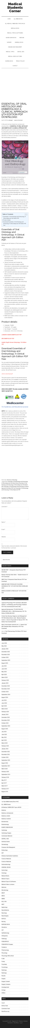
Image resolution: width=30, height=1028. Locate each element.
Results (3, 975)
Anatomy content (6, 816)
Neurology (4, 913)
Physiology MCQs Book (8, 955)
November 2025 (6, 654)
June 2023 (4, 734)
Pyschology (5, 967)
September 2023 (6, 726)
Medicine (4, 887)
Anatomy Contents (6, 818)
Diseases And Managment (8, 847)
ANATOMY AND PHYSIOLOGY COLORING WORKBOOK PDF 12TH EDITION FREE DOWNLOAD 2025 (15, 586)
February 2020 (5, 771)
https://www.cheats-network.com (10, 624)
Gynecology (4, 870)
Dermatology (5, 844)
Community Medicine (7, 836)
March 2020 (5, 768)
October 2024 (5, 691)
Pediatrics (4, 947)
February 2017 (5, 788)
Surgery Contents (6, 984)
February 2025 (5, 680)
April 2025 (4, 674)
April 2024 (4, 706)
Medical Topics (5, 878)
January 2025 (5, 683)
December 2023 (6, 717)
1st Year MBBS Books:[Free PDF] (10, 801)
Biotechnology (5, 824)
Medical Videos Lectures (8, 884)
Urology (3, 990)
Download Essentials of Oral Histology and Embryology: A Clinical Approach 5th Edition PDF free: (14, 223)
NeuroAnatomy (5, 910)
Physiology (4, 953)
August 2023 (5, 728)
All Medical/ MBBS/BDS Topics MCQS (11, 807)
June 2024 (4, 703)
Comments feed (6, 1008)
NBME (3, 898)
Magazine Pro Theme (17, 1021)
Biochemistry (5, 821)
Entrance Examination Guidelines (10, 856)
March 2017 (5, 786)
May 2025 (4, 671)
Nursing (3, 921)
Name (3, 522)
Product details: (7, 220)
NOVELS (4, 918)
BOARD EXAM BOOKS (7, 827)
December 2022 (6, 751)
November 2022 (6, 754)
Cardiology (4, 830)
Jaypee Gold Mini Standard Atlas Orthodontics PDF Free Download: (14, 626)
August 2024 (5, 697)
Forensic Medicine (6, 858)
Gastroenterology (6, 864)
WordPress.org (5, 1011)
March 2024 (5, 708)
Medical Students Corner (15, 7)
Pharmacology (5, 950)
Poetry (3, 961)
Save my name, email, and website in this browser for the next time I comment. (14, 547)
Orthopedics (5, 935)
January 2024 (5, 714)
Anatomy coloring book (7, 813)
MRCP (3, 893)
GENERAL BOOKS (6, 867)
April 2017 (4, 783)
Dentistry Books (6, 841)
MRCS (3, 896)
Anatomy (9, 479)
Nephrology (4, 907)
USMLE (3, 993)
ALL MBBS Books (6, 804)
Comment (4, 506)
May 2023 (4, 737)
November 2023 (6, 720)
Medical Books (5, 876)
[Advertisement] (15, 87)
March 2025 (5, 677)
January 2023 (5, 748)
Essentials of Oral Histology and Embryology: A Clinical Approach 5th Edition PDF (15, 485)
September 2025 (6, 660)
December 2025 (6, 651)
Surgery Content (6, 981)
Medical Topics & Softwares (9, 881)
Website (4, 536)
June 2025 (4, 669)
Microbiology (5, 890)
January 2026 (5, 649)
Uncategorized (5, 987)
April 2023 (4, 740)
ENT (3, 853)
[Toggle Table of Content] (25, 214)
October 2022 (5, 757)
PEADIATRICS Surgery (7, 944)
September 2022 (6, 760)
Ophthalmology (5, 933)
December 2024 (6, 686)
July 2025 (4, 666)
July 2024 (4, 700)
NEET (3, 904)
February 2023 (5, 746)
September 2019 (6, 774)
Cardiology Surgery (6, 833)
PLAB (3, 958)
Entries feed (5, 1005)
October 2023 (5, 723)
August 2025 (5, 663)
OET (3, 930)
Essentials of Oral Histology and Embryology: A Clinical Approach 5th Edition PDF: (14, 217)
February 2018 (5, 777)
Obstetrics (4, 927)
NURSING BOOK (6, 924)
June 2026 (4, 643)
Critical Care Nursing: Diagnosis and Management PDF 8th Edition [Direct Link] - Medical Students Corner (14, 618)
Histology (4, 873)
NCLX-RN (4, 901)
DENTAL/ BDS (5, 838)
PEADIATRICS (5, 941)
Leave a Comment (18, 120)
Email (3, 529)
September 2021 (6, 766)
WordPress (16, 1022)
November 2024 (6, 689)
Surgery (3, 978)
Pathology (4, 938)
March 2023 (5, 743)
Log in (3, 1003)
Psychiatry (4, 964)
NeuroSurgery (5, 916)
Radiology (4, 970)
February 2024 (5, 711)
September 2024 (6, 694)
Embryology (14, 479)
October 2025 (5, 657)
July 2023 (4, 731)
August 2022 (5, 763)
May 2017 (4, 780)
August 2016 (5, 791)
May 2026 (4, 646)
